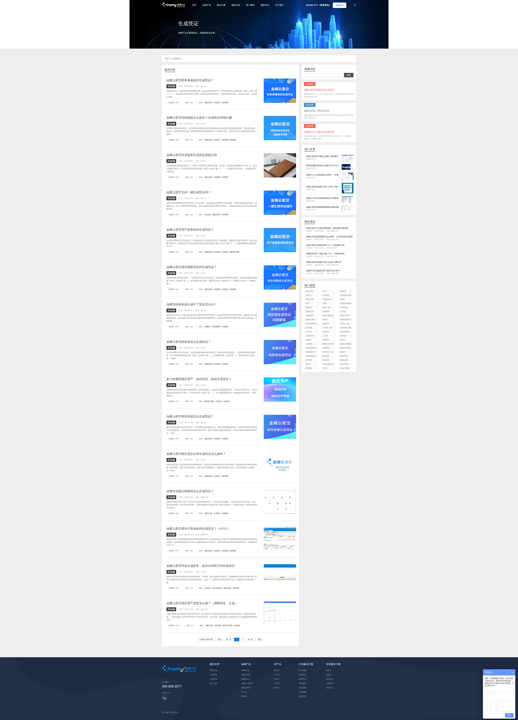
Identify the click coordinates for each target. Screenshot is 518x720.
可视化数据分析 (328, 364)
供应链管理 (216, 327)
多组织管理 (344, 356)
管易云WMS (327, 299)
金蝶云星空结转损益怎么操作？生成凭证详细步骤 (199, 117)
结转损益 (232, 140)
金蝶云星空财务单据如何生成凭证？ (190, 80)
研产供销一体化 (328, 352)
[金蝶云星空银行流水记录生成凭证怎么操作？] (280, 464)
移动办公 (343, 340)
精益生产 (343, 352)
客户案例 (250, 5)
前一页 (228, 639)
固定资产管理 (234, 252)
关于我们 (279, 5)
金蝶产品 (206, 5)
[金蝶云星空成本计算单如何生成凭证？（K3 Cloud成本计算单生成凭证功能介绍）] (280, 539)
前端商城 (326, 348)
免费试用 (339, 5)
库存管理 (217, 439)
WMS (325, 303)
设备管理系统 (310, 356)
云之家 (325, 336)
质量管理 (326, 360)
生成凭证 (176, 58)
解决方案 (221, 5)
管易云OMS (310, 299)
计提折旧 (218, 401)
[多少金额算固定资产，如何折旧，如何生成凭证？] (280, 389)
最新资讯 (265, 5)
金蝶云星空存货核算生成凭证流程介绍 (191, 155)
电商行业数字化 (311, 324)
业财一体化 (327, 307)
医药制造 (326, 356)
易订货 (325, 368)
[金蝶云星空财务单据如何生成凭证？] (280, 90)
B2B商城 (309, 368)
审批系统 (326, 340)
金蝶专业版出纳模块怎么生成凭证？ (190, 491)
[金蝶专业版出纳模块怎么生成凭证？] (280, 501)
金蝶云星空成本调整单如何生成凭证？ (191, 267)
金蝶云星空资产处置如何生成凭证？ (190, 229)
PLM (324, 291)
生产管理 (309, 360)
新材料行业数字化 (345, 348)
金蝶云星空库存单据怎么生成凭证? (189, 416)
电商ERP (326, 324)
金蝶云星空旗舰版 (345, 344)
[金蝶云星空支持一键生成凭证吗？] (280, 202)
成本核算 (232, 289)
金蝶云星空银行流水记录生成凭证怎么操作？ (196, 453)
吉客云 (325, 320)
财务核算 (343, 336)
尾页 (259, 639)
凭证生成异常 (217, 588)
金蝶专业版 (208, 513)
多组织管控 (310, 311)
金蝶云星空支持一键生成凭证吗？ (188, 192)
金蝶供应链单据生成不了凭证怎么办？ (191, 304)
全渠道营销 (310, 336)
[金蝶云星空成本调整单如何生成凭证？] (280, 277)
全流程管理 (310, 315)
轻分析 (308, 364)
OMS (307, 303)
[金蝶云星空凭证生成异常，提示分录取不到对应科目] (280, 576)
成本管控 (343, 291)
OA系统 (308, 340)
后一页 (250, 639)
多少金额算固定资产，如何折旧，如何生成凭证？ (199, 379)
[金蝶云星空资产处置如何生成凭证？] (280, 240)
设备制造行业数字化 (345, 328)
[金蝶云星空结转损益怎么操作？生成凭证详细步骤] (280, 128)
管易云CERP (310, 320)
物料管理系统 (345, 332)
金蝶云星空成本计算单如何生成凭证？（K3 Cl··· (198, 528)
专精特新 (326, 295)
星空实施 (309, 328)
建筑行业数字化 (328, 344)
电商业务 (326, 332)
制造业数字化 (310, 352)
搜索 (349, 75)
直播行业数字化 (345, 320)
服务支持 (235, 5)
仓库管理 (309, 344)
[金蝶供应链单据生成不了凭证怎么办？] (280, 315)
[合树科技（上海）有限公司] (173, 1)
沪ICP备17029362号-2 (170, 712)
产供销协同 (344, 307)
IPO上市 (309, 332)
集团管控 (309, 307)
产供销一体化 (328, 328)
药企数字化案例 (345, 303)
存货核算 (217, 177)
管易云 (342, 299)
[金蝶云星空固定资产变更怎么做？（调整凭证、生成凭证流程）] (280, 613)
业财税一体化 (345, 324)
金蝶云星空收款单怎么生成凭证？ (188, 341)
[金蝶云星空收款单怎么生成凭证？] (280, 352)
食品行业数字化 (328, 315)
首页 (194, 5)
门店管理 (343, 311)
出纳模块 (225, 513)
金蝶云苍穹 (344, 364)
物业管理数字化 (311, 348)
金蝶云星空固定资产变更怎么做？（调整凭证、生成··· (202, 603)
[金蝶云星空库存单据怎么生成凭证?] (280, 427)
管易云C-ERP (345, 315)
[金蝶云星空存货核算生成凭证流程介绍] (280, 165)
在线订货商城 (345, 368)
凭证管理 (225, 103)
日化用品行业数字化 (345, 295)
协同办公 (309, 295)
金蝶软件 (207, 327)
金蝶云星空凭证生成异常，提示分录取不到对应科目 (200, 565)
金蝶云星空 (208, 103)
